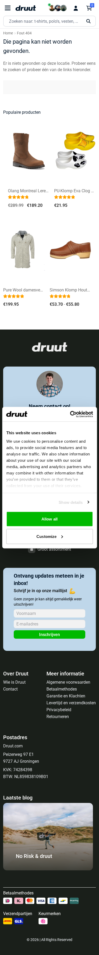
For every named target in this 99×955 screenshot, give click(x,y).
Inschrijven (49, 634)
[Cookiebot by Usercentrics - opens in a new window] (70, 414)
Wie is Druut (14, 682)
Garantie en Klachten (65, 695)
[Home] (25, 8)
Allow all (49, 519)
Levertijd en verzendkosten (71, 702)
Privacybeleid (58, 709)
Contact (10, 689)
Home (8, 33)
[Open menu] (7, 8)
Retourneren (57, 716)
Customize (46, 536)
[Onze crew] (58, 8)
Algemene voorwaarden (68, 682)
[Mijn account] (76, 8)
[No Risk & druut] (48, 868)
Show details (71, 502)
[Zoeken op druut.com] (49, 21)
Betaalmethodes (61, 689)
